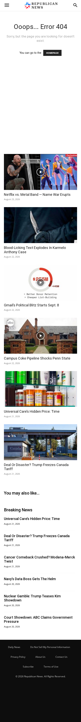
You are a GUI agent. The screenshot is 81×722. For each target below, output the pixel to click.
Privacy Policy (18, 656)
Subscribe (28, 666)
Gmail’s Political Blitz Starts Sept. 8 (31, 305)
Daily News (14, 647)
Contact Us (61, 656)
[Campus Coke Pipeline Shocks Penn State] (40, 336)
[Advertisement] (40, 108)
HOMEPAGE (52, 52)
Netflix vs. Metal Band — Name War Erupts (37, 194)
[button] (6, 5)
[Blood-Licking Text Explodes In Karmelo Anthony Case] (40, 225)
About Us (40, 656)
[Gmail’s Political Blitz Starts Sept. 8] (40, 283)
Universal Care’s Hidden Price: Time (32, 411)
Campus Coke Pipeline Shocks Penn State (37, 358)
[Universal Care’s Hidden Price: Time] (40, 389)
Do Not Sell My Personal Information (50, 647)
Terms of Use (51, 666)
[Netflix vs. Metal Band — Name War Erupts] (40, 172)
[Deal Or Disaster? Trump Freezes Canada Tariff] (40, 442)
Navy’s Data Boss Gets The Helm (30, 579)
